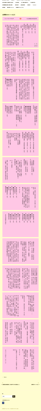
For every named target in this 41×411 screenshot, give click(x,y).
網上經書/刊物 (33, 2)
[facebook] (3, 403)
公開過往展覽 (22, 4)
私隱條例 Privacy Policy (20, 7)
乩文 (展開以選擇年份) (24, 2)
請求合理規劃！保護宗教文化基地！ (8, 2)
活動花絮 (28, 4)
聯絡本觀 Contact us (10, 7)
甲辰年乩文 (5, 377)
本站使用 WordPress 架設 (14, 408)
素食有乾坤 (17, 4)
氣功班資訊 (17, 2)
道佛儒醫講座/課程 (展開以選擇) (7, 4)
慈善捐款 (3, 7)
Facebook (34, 4)
